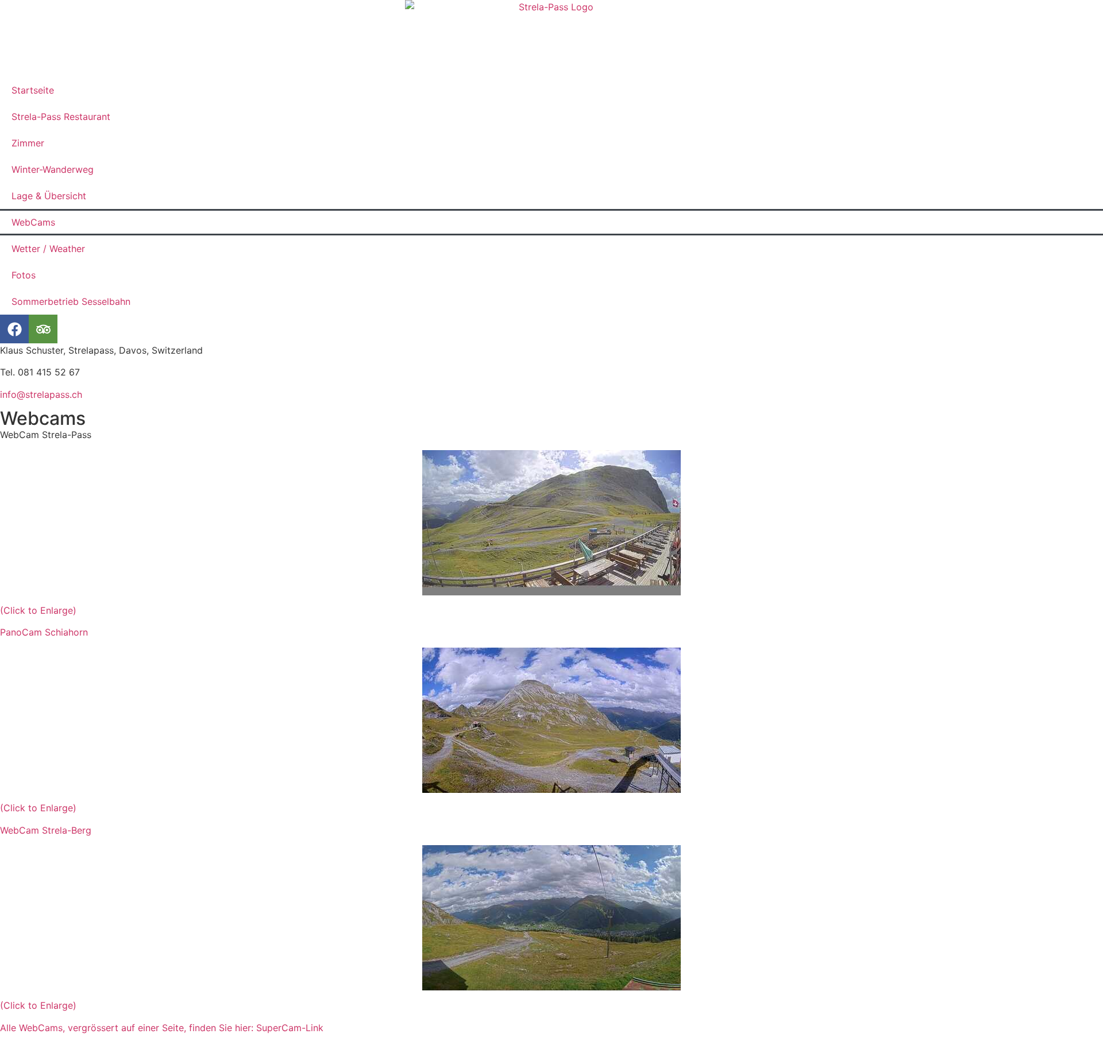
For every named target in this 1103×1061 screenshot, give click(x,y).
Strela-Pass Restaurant (60, 116)
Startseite (32, 90)
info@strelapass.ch (41, 394)
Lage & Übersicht (48, 196)
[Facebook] (14, 329)
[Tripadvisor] (43, 329)
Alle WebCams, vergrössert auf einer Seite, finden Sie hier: (128, 1027)
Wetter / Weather (48, 248)
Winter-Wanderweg (52, 169)
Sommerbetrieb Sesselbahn (70, 301)
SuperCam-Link (289, 1027)
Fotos (23, 275)
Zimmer (27, 143)
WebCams (33, 222)
